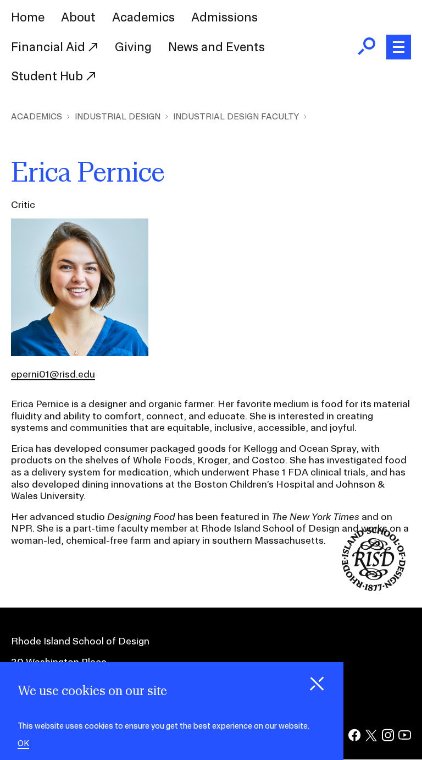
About (78, 17)
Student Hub (48, 76)
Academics (143, 17)
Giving (133, 46)
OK (23, 744)
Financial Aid (49, 46)
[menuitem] (28, 17)
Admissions (224, 17)
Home (28, 17)
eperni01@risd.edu (53, 374)
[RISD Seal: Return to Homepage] (374, 587)
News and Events (216, 46)
